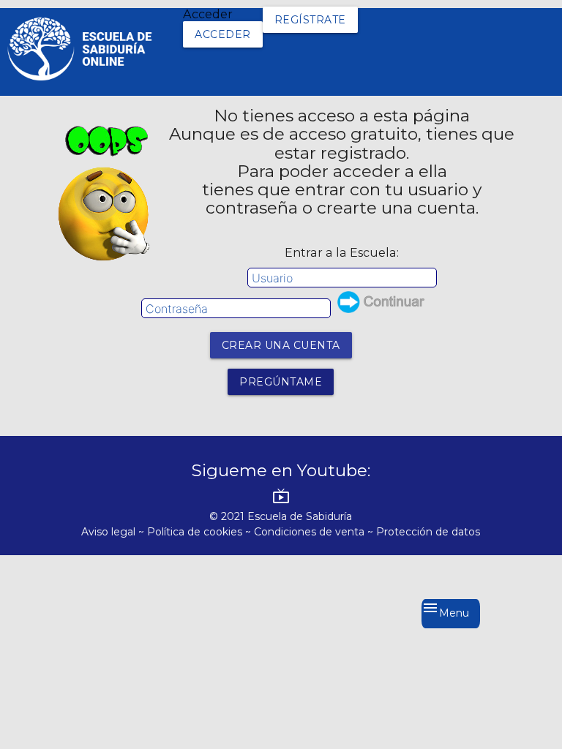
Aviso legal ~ (114, 531)
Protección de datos (428, 531)
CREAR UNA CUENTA (281, 345)
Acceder (223, 34)
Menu (445, 609)
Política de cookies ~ (200, 531)
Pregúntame (280, 381)
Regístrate (310, 19)
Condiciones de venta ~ (315, 531)
